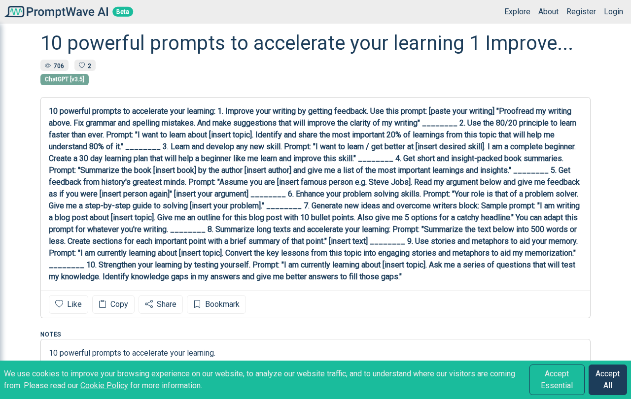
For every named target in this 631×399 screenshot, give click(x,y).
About (548, 11)
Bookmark (221, 304)
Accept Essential (557, 379)
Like (73, 304)
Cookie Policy (104, 385)
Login (613, 11)
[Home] (54, 11)
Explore (517, 11)
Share (165, 304)
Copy (118, 304)
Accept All (608, 379)
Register (581, 11)
